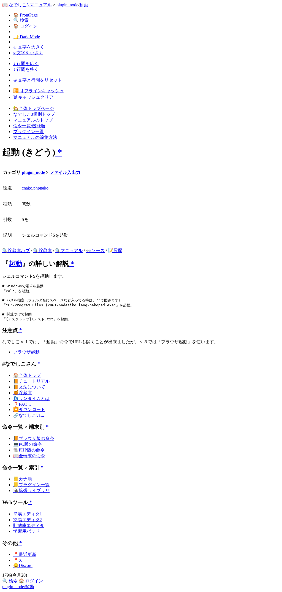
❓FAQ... (22, 404)
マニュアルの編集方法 (35, 137)
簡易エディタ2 (27, 519)
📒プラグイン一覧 (31, 484)
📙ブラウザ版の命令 (33, 438)
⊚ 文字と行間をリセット (37, 80)
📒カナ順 (22, 479)
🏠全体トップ (27, 375)
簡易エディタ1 (27, 514)
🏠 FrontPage (25, 15)
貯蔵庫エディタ (28, 525)
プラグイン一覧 (28, 131)
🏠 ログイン (25, 26)
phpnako (40, 188)
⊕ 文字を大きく (28, 47)
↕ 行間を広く (26, 63)
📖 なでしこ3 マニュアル (27, 4)
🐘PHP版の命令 (29, 450)
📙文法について (29, 387)
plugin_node (67, 4)
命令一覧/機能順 (29, 125)
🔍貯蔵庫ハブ (16, 250)
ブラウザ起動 (26, 352)
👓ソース (95, 250)
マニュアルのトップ (33, 120)
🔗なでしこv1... (28, 415)
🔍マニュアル (69, 250)
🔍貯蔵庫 (42, 250)
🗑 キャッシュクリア (33, 97)
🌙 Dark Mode (26, 36)
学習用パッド (26, 531)
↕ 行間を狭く (26, 69)
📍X (17, 560)
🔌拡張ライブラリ (31, 490)
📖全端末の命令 (29, 455)
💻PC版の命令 (27, 444)
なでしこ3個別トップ (34, 114)
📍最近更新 (24, 554)
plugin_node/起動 (18, 586)
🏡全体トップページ (33, 108)
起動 (83, 4)
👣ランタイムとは (31, 398)
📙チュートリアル (31, 381)
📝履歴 (115, 250)
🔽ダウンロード (29, 409)
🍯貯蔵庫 (22, 392)
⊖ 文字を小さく (28, 52)
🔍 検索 (21, 20)
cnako (27, 188)
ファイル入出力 (65, 172)
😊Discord (22, 565)
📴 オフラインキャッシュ (38, 90)
